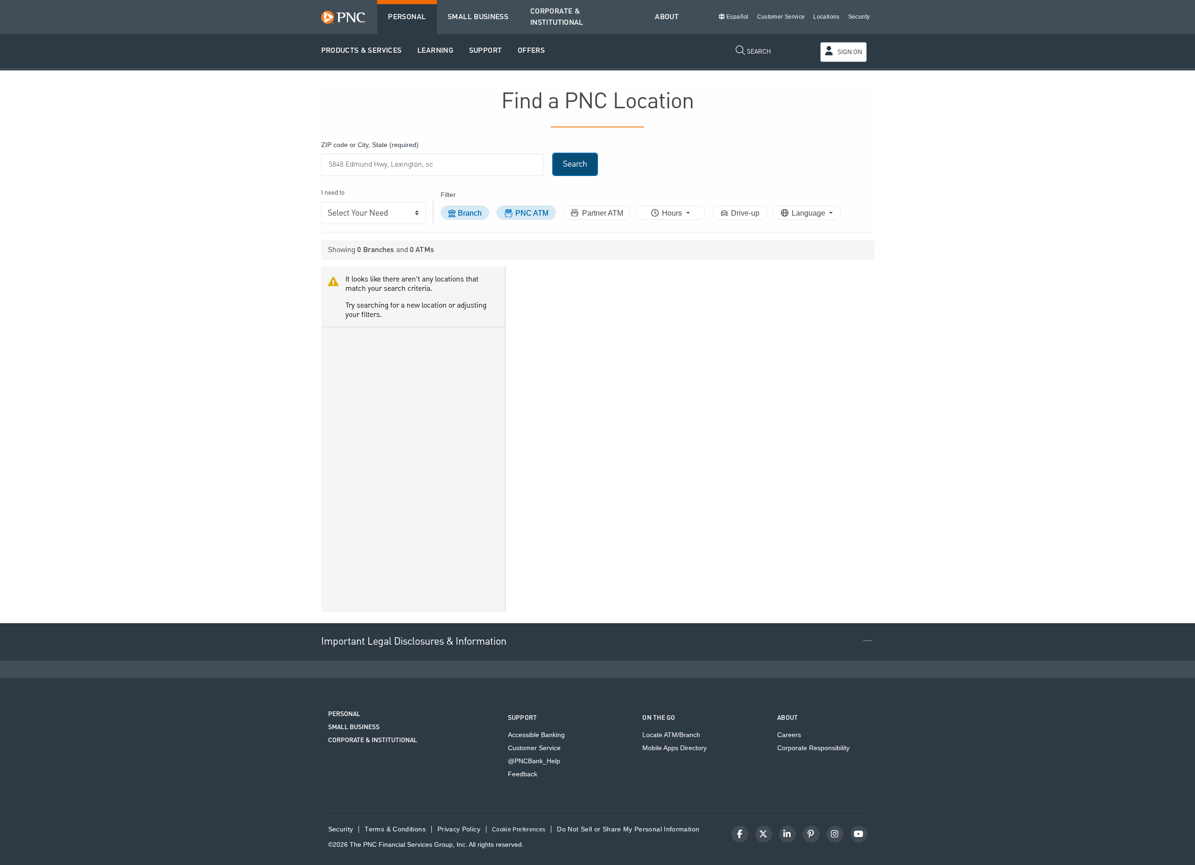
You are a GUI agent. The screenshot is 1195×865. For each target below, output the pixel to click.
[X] (763, 834)
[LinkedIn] (787, 834)
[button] (361, 51)
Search (575, 164)
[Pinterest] (811, 834)
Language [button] (809, 213)
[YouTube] (859, 834)
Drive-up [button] (745, 213)
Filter (448, 194)
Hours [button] (673, 213)
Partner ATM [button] (602, 213)
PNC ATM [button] (531, 213)
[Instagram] (835, 834)
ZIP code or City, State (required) (370, 144)
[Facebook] (739, 834)
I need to (332, 193)
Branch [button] (470, 213)
